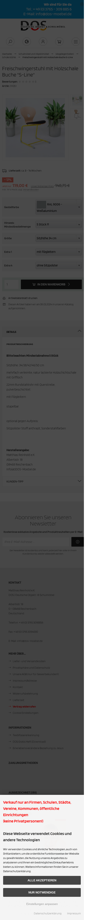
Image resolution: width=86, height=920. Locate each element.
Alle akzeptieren (42, 880)
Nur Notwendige (42, 892)
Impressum (74, 913)
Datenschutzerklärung (48, 913)
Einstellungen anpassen (42, 904)
